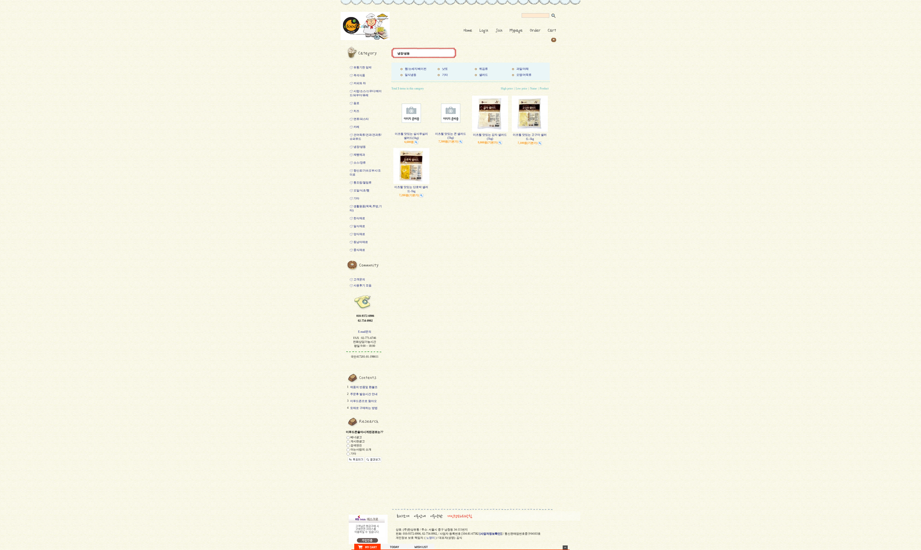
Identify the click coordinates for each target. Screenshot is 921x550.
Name (533, 88)
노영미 (430, 537)
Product (544, 88)
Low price (521, 88)
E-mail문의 (364, 331)
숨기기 (565, 547)
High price (507, 88)
